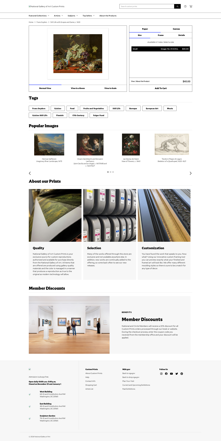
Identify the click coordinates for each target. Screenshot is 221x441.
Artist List (89, 389)
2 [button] (110, 172)
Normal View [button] (45, 88)
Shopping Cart (91, 385)
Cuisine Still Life (39, 115)
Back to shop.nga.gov (130, 377)
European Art (152, 108)
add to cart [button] (161, 88)
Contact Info (90, 381)
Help (87, 377)
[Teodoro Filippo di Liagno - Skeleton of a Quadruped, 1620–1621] (172, 144)
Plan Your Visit (128, 381)
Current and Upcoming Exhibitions (136, 385)
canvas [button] (176, 28)
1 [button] (108, 172)
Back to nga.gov (128, 373)
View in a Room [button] (78, 88)
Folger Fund (98, 115)
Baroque (133, 108)
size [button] (140, 35)
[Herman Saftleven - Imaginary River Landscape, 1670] (49, 144)
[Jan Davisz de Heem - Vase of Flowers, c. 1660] (131, 144)
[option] (49, 148)
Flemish (60, 115)
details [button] (181, 35)
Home (31, 22)
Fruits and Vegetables (93, 108)
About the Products (108, 15)
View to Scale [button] (110, 88)
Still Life (117, 108)
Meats (170, 108)
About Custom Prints (93, 373)
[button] (160, 48)
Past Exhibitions (128, 389)
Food (72, 108)
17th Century (78, 115)
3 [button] (113, 172)
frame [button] (161, 35)
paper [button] (145, 28)
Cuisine (57, 108)
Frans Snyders (42, 22)
